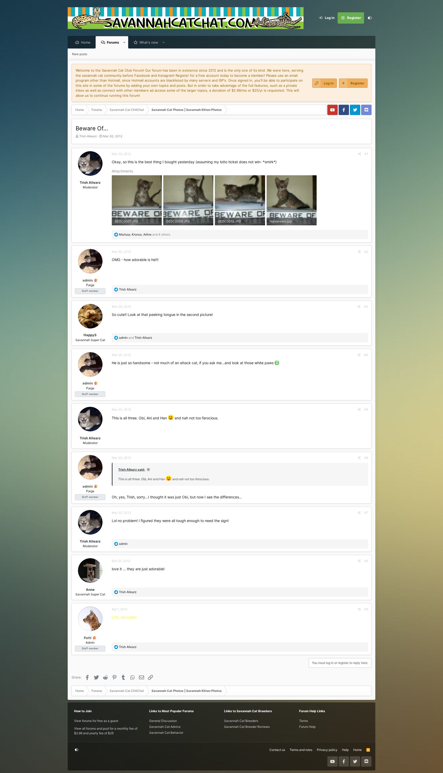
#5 (366, 409)
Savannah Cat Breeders (241, 721)
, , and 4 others (144, 234)
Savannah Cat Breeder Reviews (247, 727)
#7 (366, 513)
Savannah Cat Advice (164, 727)
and (135, 338)
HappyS (90, 335)
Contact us (277, 750)
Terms (303, 721)
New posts (79, 54)
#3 (366, 306)
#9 (366, 609)
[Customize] (369, 18)
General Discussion (163, 721)
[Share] (359, 154)
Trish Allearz (88, 136)
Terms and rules (301, 750)
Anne (90, 589)
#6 (366, 458)
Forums (113, 42)
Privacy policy (327, 750)
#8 (366, 561)
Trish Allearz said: (131, 469)
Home (85, 42)
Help (345, 750)
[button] (124, 42)
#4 (366, 355)
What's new (148, 42)
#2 (366, 252)
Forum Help (307, 727)
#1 (366, 154)
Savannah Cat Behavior (166, 733)
